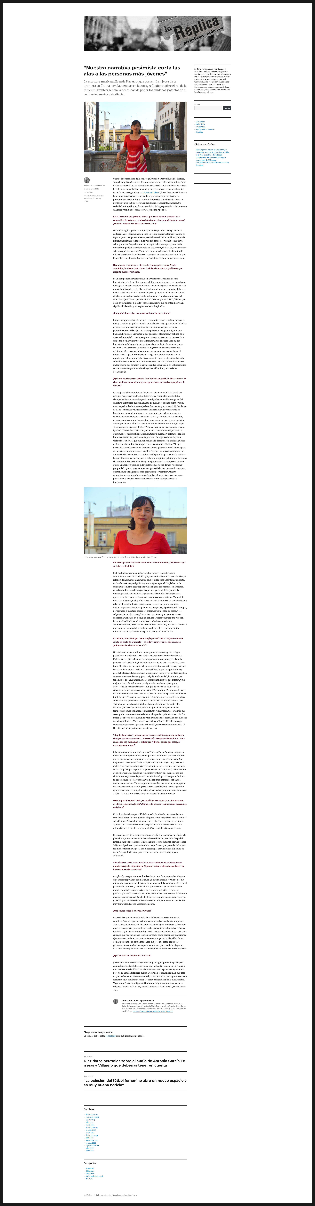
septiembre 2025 (92, 1117)
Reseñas (89, 1179)
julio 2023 (89, 1138)
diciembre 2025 (92, 1115)
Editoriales (90, 1171)
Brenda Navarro (90, 196)
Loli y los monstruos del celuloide (209, 155)
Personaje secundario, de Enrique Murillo (212, 152)
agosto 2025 (90, 1120)
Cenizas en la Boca (151, 192)
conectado (110, 1036)
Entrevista (97, 198)
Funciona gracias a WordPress (125, 1195)
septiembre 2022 (92, 1146)
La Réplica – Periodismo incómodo (97, 1195)
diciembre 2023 (92, 1135)
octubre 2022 (91, 1143)
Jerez (86, 201)
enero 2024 (90, 1133)
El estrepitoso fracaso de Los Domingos (211, 150)
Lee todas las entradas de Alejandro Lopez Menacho (153, 1011)
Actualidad (90, 1168)
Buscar (197, 105)
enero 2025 (90, 1125)
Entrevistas (88, 192)
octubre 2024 (91, 1130)
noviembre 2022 (92, 1140)
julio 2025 (89, 1122)
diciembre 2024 (92, 1127)
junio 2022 (90, 1151)
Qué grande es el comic (94, 1176)
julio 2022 (89, 1148)
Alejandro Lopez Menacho (94, 185)
